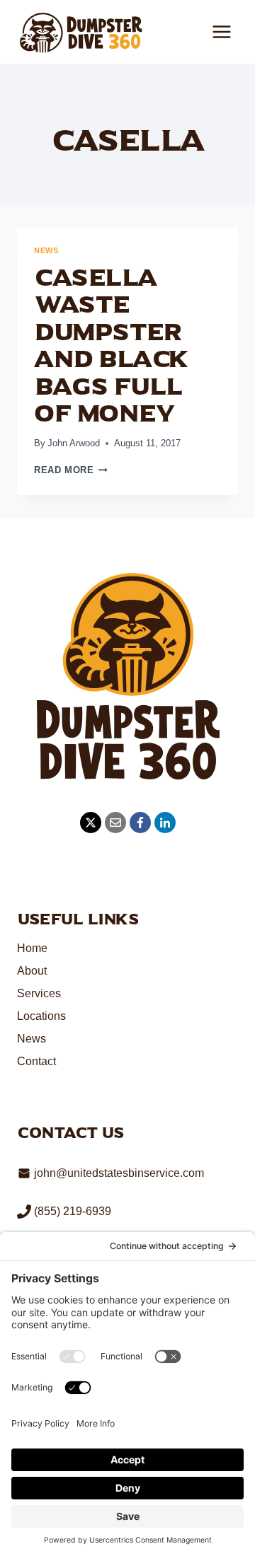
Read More (71, 470)
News (46, 250)
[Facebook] (140, 822)
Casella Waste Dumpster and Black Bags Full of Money (111, 346)
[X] (90, 822)
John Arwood (73, 443)
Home (32, 948)
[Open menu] (221, 31)
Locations (41, 1016)
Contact (36, 1061)
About (32, 971)
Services (39, 993)
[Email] (115, 822)
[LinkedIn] (165, 822)
